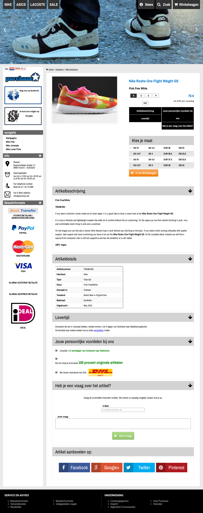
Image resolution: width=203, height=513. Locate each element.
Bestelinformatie (64, 501)
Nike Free (10, 141)
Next (111, 99)
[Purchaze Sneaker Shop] (23, 82)
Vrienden (157, 504)
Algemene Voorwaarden (122, 507)
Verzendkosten (18, 504)
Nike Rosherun (72, 69)
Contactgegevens (119, 501)
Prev (56, 99)
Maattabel (15, 507)
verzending (98, 330)
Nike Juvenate (12, 145)
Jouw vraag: (63, 416)
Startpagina (11, 138)
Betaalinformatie (19, 501)
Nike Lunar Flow (13, 149)
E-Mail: (106, 406)
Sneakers (60, 69)
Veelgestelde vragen (66, 504)
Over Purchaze (160, 501)
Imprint (114, 504)
